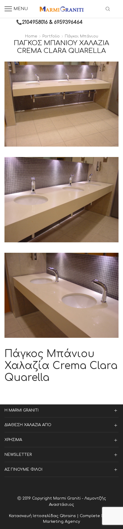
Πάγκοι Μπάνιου (81, 36)
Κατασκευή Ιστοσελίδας (34, 516)
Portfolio (51, 36)
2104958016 (35, 22)
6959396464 (68, 22)
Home (31, 36)
